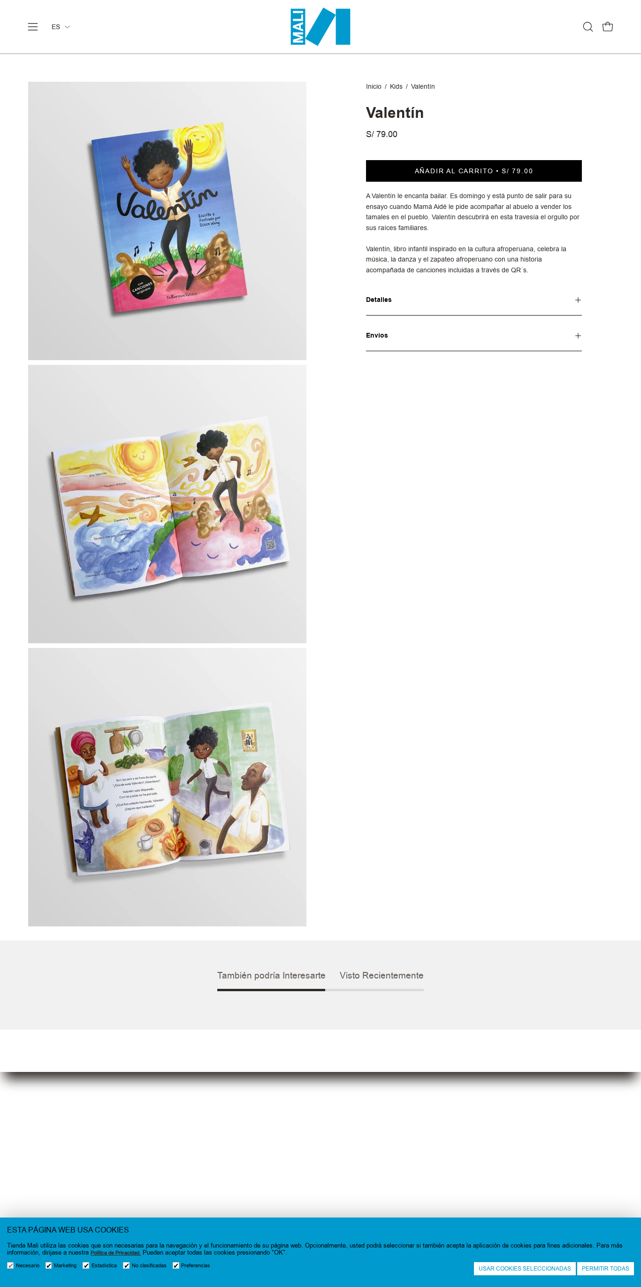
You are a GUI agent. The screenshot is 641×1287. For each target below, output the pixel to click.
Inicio (374, 86)
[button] (588, 27)
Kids (396, 86)
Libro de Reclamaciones (364, 1212)
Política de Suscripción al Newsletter (385, 1166)
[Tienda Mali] (320, 26)
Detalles (379, 300)
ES (56, 26)
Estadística (104, 1265)
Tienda (187, 1135)
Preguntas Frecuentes (213, 1150)
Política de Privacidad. (116, 1252)
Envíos (377, 335)
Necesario (27, 1265)
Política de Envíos (354, 1197)
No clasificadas (149, 1265)
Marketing (65, 1265)
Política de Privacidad (360, 1150)
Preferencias (195, 1265)
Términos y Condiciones (364, 1135)
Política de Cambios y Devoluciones (384, 1181)
